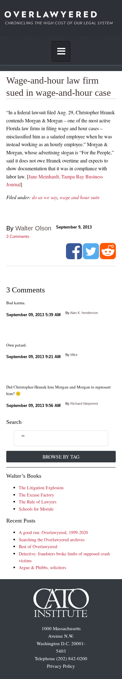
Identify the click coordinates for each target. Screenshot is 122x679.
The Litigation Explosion (41, 488)
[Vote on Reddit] (108, 257)
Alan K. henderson (84, 313)
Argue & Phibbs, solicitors (42, 567)
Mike (74, 355)
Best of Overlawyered (38, 546)
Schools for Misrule (36, 509)
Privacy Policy (61, 666)
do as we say (44, 197)
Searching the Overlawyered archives (51, 540)
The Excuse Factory (36, 495)
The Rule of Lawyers (37, 502)
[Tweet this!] (91, 257)
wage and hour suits (79, 197)
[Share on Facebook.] (74, 257)
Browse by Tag (61, 457)
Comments (17, 236)
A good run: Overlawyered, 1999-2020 (53, 532)
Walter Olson (33, 228)
